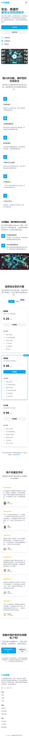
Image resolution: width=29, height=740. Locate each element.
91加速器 (12, 735)
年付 (18, 301)
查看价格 (14, 32)
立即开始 (14, 27)
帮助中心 (3, 708)
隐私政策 (3, 727)
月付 (11, 301)
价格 (2, 698)
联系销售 (14, 419)
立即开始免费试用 (7, 650)
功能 (2, 695)
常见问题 (3, 711)
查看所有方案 (22, 650)
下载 (2, 701)
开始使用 (14, 324)
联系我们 (17, 455)
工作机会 (3, 724)
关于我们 (3, 721)
